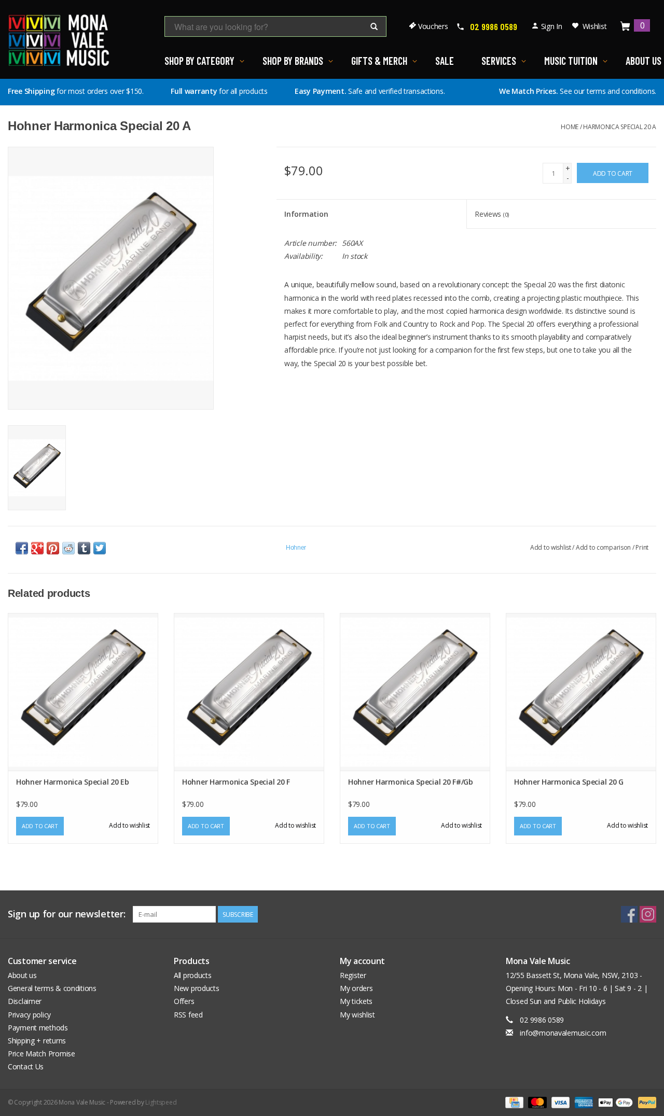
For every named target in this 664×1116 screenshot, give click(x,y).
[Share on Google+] (37, 548)
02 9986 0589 (493, 26)
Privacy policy (29, 1015)
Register (353, 975)
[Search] (374, 27)
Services (498, 60)
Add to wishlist (550, 547)
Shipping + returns (37, 1040)
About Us (643, 60)
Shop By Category (199, 60)
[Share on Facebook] (22, 548)
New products (196, 988)
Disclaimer (25, 1001)
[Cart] (625, 26)
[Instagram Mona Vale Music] (648, 914)
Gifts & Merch (379, 60)
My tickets (356, 1001)
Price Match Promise (41, 1053)
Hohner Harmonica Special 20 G (569, 782)
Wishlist (595, 26)
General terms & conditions (52, 988)
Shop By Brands (292, 60)
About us (22, 975)
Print (641, 547)
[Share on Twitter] (99, 548)
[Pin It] (53, 548)
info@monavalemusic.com (563, 1033)
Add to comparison (604, 547)
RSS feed (188, 1015)
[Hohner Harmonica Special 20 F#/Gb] (415, 692)
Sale (444, 60)
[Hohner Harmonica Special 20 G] (581, 692)
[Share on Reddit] (68, 548)
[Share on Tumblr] (84, 548)
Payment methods (38, 1028)
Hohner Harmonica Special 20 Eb (72, 782)
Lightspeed (160, 1102)
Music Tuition (571, 60)
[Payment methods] (513, 1101)
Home (569, 126)
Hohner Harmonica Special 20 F (236, 782)
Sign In (551, 26)
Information (306, 214)
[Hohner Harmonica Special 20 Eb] (83, 692)
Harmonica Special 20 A (619, 126)
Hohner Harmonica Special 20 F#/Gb (410, 782)
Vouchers (433, 26)
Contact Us (26, 1066)
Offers (184, 1001)
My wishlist (357, 1015)
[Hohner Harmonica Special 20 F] (249, 692)
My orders (356, 988)
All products (193, 975)
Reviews (492, 214)
